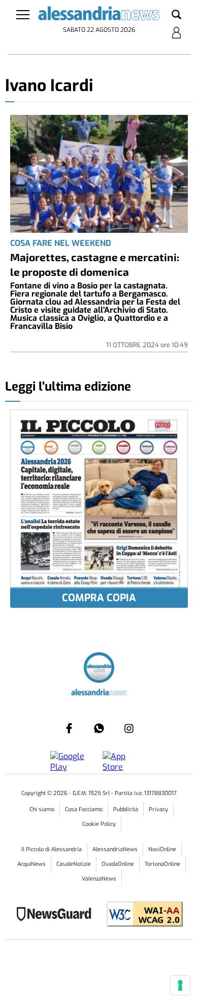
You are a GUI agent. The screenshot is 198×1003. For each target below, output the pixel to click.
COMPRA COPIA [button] (99, 598)
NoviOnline (162, 849)
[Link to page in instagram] (129, 728)
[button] (176, 15)
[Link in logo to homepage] (99, 15)
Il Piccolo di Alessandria (51, 849)
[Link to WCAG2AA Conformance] (141, 915)
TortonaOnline (162, 864)
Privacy (158, 809)
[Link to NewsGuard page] (57, 915)
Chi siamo (41, 809)
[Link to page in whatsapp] (99, 728)
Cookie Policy (99, 824)
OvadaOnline (118, 864)
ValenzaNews (99, 879)
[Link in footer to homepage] (99, 668)
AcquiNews (31, 864)
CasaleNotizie (73, 864)
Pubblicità (125, 809)
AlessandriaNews (115, 849)
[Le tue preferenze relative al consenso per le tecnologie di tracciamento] (180, 985)
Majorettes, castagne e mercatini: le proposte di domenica (94, 264)
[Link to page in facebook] (69, 728)
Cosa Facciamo (84, 809)
